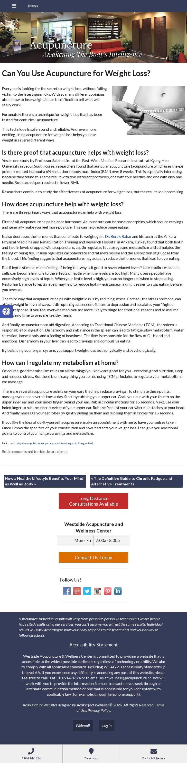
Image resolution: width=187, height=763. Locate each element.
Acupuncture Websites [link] (40, 705)
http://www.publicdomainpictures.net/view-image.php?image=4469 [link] (55, 443)
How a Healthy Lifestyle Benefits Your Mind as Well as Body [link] (44, 481)
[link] (6, 311)
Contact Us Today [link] (93, 557)
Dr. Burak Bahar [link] (118, 236)
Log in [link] (107, 725)
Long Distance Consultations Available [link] (93, 501)
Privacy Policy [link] (99, 710)
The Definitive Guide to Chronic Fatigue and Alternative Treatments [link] (131, 481)
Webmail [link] (83, 725)
